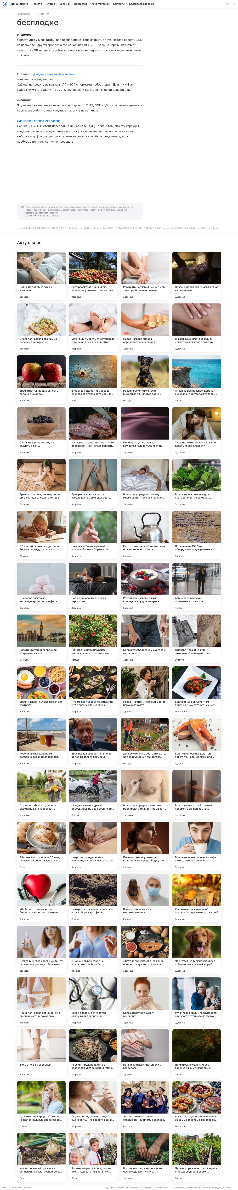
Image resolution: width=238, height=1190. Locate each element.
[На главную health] (17, 4)
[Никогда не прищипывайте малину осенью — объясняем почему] (93, 639)
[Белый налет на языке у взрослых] (145, 1001)
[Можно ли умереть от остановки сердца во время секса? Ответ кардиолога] (93, 327)
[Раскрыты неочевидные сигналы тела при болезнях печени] (145, 276)
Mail (5, 1187)
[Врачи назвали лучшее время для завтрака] (41, 690)
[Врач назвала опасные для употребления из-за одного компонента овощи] (196, 483)
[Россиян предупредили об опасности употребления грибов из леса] (93, 1053)
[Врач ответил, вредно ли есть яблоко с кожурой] (41, 379)
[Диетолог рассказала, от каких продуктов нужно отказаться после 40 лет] (145, 950)
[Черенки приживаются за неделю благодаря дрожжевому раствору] (196, 1157)
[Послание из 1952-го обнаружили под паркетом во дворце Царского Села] (196, 535)
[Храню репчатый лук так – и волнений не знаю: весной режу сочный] (41, 1157)
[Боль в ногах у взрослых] (41, 1053)
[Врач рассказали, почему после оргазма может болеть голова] (41, 483)
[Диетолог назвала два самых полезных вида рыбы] (41, 327)
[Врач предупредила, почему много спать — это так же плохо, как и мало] (145, 483)
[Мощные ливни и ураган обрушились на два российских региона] (93, 794)
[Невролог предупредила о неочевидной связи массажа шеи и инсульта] (93, 846)
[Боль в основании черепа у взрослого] (93, 587)
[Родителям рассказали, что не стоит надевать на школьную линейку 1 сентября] (93, 1157)
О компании (15, 1187)
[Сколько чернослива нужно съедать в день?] (41, 431)
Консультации (24, 13)
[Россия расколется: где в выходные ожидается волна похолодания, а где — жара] (145, 379)
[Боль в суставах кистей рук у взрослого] (145, 1053)
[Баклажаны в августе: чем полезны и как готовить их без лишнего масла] (196, 690)
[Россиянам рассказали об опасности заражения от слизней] (196, 898)
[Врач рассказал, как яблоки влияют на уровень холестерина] (93, 276)
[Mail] (5, 4)
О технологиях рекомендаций (186, 1187)
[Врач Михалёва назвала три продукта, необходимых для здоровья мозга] (196, 742)
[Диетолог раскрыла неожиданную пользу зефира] (41, 587)
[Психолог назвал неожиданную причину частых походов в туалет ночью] (41, 1001)
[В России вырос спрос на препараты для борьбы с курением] (93, 950)
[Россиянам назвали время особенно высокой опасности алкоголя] (41, 742)
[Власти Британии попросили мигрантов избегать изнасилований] (41, 639)
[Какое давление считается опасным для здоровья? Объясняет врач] (93, 1001)
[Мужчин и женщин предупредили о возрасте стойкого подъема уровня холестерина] (196, 1001)
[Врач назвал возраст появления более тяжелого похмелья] (93, 742)
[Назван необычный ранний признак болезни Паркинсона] (93, 535)
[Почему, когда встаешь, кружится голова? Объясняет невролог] (145, 431)
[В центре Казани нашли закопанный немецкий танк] (196, 639)
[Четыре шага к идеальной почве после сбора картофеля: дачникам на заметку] (93, 898)
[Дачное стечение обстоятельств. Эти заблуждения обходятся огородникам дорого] (145, 742)
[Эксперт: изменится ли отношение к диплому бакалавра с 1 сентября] (145, 1105)
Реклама (27, 1187)
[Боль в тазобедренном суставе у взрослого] (145, 639)
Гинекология (42, 13)
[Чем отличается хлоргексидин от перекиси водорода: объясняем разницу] (41, 950)
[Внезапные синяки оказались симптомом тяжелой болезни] (196, 327)
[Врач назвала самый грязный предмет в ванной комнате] (196, 794)
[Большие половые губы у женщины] (41, 276)
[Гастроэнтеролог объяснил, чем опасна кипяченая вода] (145, 535)
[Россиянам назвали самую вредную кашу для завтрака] (145, 587)
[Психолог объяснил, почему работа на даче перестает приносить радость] (41, 794)
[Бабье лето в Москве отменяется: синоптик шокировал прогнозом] (196, 587)
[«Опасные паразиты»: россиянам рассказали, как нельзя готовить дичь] (93, 431)
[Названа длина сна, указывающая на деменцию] (196, 276)
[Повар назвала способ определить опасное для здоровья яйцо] (145, 327)
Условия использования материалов (134, 1187)
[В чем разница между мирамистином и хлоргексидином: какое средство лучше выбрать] (145, 898)
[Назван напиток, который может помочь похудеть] (145, 690)
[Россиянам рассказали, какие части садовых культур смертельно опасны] (145, 1157)
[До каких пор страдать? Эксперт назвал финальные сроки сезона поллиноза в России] (41, 1105)
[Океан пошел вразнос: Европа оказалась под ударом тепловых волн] (196, 379)
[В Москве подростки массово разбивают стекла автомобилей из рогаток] (93, 379)
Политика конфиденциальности (217, 1187)
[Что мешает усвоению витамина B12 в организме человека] (93, 690)
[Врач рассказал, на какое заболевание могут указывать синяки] (93, 483)
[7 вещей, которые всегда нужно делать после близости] (196, 431)
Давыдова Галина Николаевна (53, 74)
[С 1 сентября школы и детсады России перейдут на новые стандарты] (41, 535)
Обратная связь (161, 1187)
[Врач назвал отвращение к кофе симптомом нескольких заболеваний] (196, 846)
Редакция (109, 1187)
